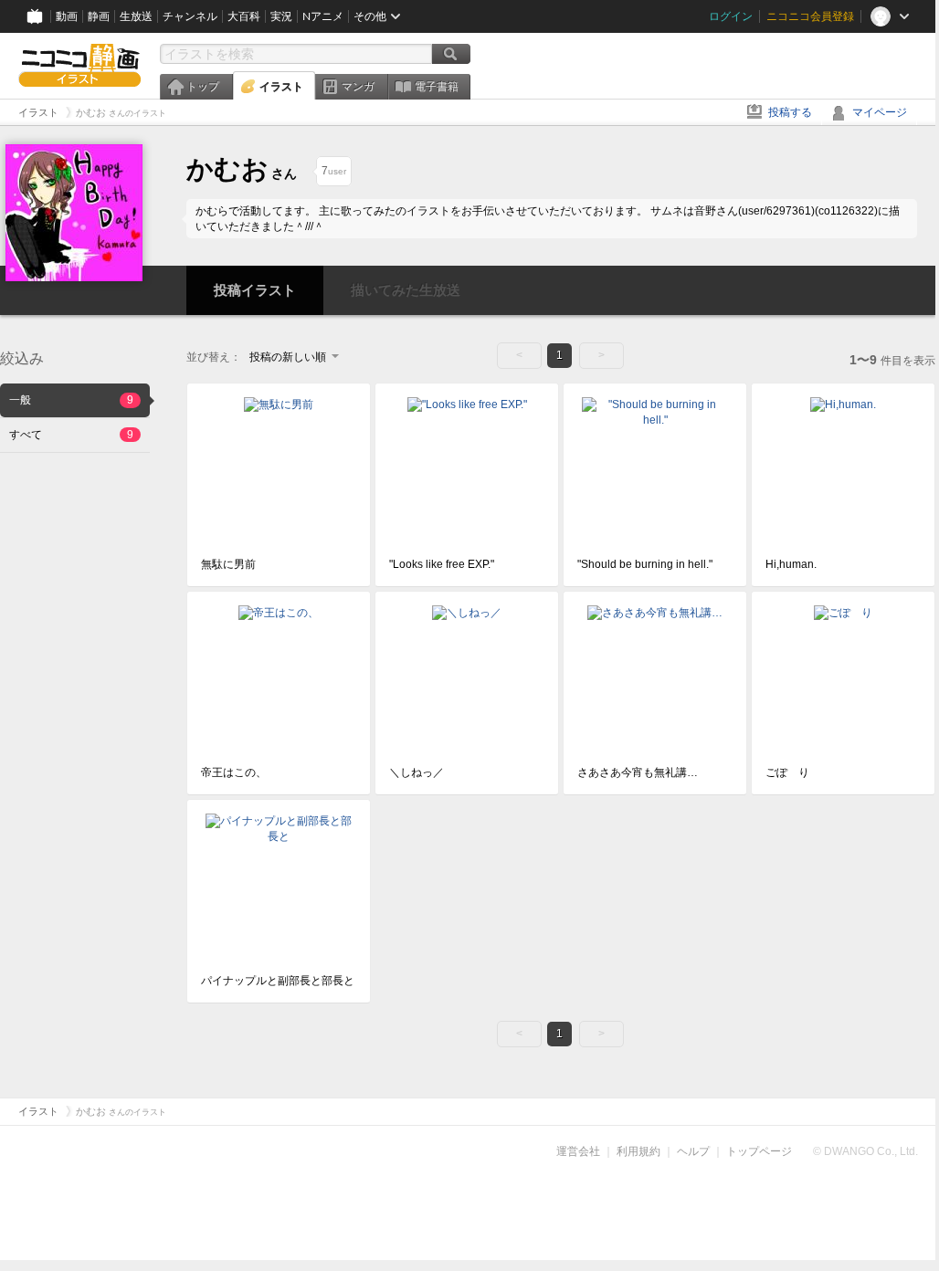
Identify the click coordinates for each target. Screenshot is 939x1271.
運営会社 (578, 1151)
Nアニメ (322, 16)
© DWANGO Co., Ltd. (865, 1151)
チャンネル (190, 16)
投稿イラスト (255, 290)
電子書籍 (437, 86)
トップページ (759, 1151)
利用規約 (638, 1151)
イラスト (281, 86)
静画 (99, 16)
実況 (281, 16)
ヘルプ (693, 1151)
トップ (202, 86)
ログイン (731, 16)
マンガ (358, 86)
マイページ (879, 112)
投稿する (790, 112)
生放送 (136, 16)
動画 (67, 16)
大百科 (243, 16)
